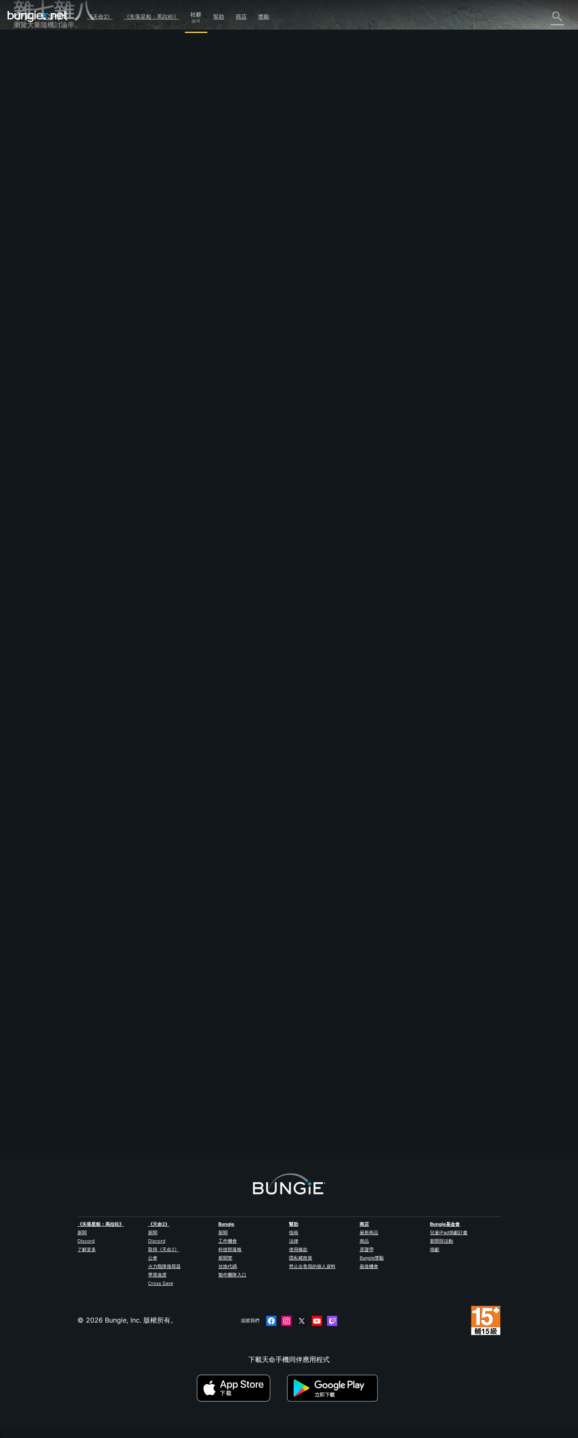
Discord (86, 1241)
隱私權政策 (300, 1258)
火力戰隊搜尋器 (164, 1266)
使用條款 (298, 1249)
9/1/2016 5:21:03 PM (226, 667)
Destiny (37, 16)
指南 (293, 1232)
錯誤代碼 (33, 113)
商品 (364, 1241)
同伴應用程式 (39, 215)
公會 (152, 1258)
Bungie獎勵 (372, 1258)
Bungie (226, 1224)
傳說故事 (33, 85)
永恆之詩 (33, 131)
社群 (195, 13)
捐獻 (434, 1249)
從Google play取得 (334, 1388)
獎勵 (263, 16)
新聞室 (225, 1258)
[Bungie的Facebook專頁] (271, 1321)
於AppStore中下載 (241, 1388)
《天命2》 (100, 16)
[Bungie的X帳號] (302, 1321)
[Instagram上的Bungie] (286, 1321)
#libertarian (251, 614)
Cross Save (160, 1283)
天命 (26, 234)
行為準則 (30, 273)
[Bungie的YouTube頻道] (317, 1321)
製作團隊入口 (232, 1275)
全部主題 (33, 48)
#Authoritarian (304, 614)
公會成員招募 (39, 224)
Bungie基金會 (445, 1224)
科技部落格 (230, 1249)
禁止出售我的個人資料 (312, 1266)
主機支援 (33, 196)
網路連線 (33, 122)
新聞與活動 (441, 1241)
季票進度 (157, 1275)
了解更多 (86, 1249)
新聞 (82, 1232)
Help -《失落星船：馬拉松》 (63, 252)
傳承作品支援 (39, 206)
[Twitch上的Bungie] (332, 1321)
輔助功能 (33, 150)
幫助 (218, 16)
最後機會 (369, 1266)
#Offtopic (166, 614)
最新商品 (369, 1232)
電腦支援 (33, 187)
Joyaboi (168, 149)
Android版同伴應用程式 (55, 178)
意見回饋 (33, 66)
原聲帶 (367, 1249)
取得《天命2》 (163, 1249)
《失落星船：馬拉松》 (151, 16)
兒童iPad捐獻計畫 (449, 1232)
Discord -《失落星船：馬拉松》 (68, 261)
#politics (190, 614)
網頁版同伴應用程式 (49, 159)
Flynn (163, 1102)
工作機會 (227, 1241)
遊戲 (26, 94)
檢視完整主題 (175, 649)
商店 (241, 16)
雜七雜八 (33, 243)
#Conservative (219, 614)
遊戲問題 (33, 141)
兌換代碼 (227, 1266)
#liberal (277, 614)
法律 (293, 1241)
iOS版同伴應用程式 (48, 168)
